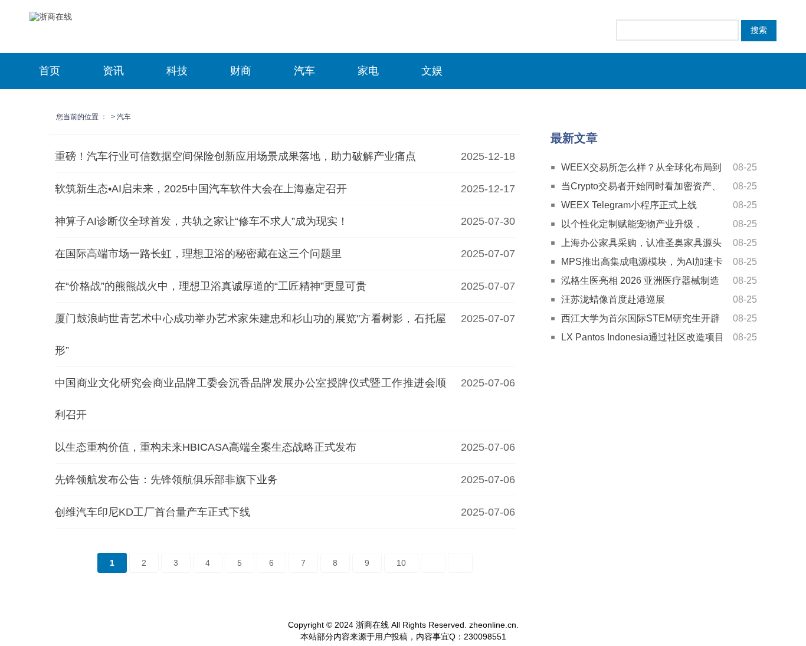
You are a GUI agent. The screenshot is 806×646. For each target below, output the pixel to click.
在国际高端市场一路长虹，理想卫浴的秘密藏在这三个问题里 (198, 254)
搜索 (759, 30)
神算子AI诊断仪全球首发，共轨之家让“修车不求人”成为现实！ (201, 221)
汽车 (304, 71)
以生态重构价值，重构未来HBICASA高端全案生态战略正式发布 (205, 447)
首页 (49, 71)
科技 (177, 71)
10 (401, 563)
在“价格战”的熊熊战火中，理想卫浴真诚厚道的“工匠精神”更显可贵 (210, 286)
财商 (240, 71)
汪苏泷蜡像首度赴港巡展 (613, 299)
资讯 (113, 71)
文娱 (432, 71)
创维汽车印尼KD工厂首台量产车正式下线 (152, 512)
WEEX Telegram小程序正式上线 (629, 205)
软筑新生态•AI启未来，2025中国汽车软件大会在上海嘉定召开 (201, 189)
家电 (368, 71)
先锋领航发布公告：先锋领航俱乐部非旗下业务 (166, 480)
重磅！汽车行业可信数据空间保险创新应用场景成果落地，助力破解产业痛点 (235, 156)
